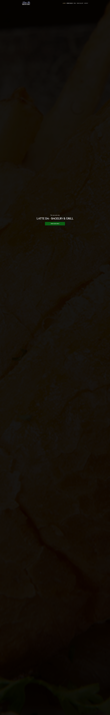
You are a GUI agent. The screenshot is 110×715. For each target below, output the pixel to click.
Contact (86, 3)
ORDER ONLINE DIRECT (55, 223)
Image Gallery (80, 3)
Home (64, 3)
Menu (75, 3)
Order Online (70, 3)
